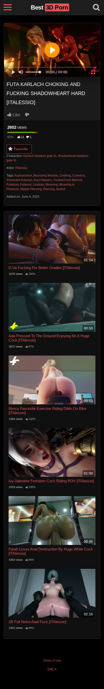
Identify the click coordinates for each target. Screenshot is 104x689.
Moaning (52, 184)
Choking (65, 175)
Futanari (26, 184)
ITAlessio (21, 168)
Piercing (49, 189)
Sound (60, 189)
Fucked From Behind (68, 180)
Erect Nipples (43, 180)
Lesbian (38, 184)
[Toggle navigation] (7, 7)
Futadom (13, 184)
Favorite (21, 149)
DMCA (52, 669)
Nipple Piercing (31, 189)
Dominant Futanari (19, 180)
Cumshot (78, 175)
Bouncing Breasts (46, 175)
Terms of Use (52, 660)
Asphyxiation (23, 175)
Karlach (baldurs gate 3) (39, 156)
